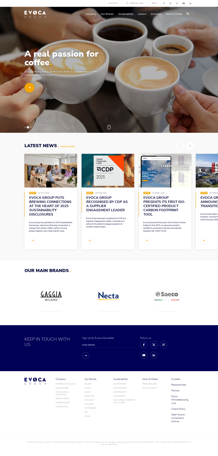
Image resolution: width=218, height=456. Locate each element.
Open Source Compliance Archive (178, 418)
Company (91, 14)
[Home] (35, 14)
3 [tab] (30, 127)
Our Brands (107, 14)
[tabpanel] (109, 70)
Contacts (113, 3)
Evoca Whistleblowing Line (179, 399)
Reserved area (136, 3)
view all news (68, 146)
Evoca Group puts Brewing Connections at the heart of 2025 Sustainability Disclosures (50, 206)
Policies (175, 390)
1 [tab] (25, 127)
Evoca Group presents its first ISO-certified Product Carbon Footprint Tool (164, 206)
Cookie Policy (178, 409)
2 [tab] (28, 127)
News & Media (174, 14)
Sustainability (125, 14)
